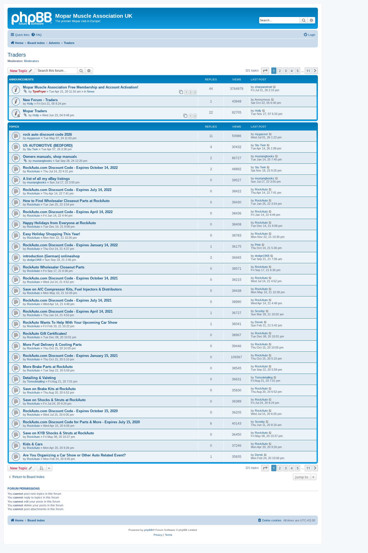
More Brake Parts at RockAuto (48, 367)
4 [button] (292, 70)
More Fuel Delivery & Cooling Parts (52, 345)
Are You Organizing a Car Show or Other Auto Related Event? (74, 455)
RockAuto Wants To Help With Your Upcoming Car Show (70, 322)
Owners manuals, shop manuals (50, 157)
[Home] (32, 17)
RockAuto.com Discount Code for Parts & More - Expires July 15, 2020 (81, 422)
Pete (258, 244)
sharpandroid (263, 86)
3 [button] (286, 70)
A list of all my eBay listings (46, 179)
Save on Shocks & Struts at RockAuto (54, 400)
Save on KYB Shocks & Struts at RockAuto (58, 433)
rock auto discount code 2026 (47, 134)
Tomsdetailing (36, 381)
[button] (265, 70)
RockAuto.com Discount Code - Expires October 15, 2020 (70, 411)
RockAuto (33, 171)
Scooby (260, 311)
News (91, 91)
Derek (259, 322)
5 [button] (297, 70)
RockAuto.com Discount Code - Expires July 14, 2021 (67, 300)
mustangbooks (42, 160)
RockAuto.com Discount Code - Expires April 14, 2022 (68, 212)
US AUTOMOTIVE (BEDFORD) (47, 146)
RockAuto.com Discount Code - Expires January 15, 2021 (70, 356)
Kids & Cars (33, 444)
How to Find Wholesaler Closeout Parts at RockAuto (66, 201)
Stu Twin (32, 149)
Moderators (31, 61)
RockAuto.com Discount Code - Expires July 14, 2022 (67, 190)
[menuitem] (36, 35)
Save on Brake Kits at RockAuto (49, 389)
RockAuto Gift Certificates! (45, 334)
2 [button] (280, 70)
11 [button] (308, 70)
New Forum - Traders (40, 100)
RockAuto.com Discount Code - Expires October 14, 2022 (70, 168)
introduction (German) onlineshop (51, 256)
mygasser (33, 138)
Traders (17, 55)
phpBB (148, 529)
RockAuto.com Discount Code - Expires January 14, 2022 (70, 245)
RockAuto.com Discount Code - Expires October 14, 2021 (70, 278)
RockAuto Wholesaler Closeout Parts (53, 267)
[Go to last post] (274, 86)
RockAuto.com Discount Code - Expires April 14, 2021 (68, 311)
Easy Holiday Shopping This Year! (51, 234)
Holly (30, 103)
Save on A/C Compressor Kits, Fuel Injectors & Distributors (72, 289)
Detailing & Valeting (39, 378)
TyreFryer (39, 91)
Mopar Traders (35, 111)
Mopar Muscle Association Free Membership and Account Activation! (80, 87)
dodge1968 (34, 259)
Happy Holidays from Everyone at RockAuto (59, 223)
